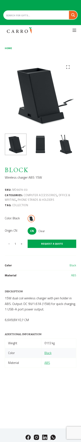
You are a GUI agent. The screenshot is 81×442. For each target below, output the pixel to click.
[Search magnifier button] (73, 15)
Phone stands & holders (36, 200)
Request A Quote (52, 244)
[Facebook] (28, 437)
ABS (73, 275)
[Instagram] (36, 437)
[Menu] (74, 30)
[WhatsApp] (53, 437)
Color (12, 218)
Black (73, 265)
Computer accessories (40, 195)
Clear (41, 231)
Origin (11, 230)
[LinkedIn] (44, 437)
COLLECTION (20, 205)
